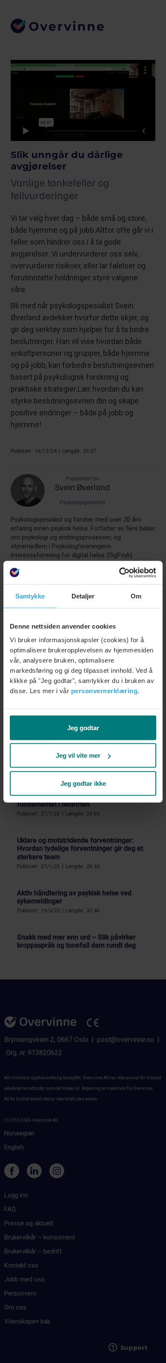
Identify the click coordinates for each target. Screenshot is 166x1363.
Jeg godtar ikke (83, 783)
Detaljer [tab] (83, 596)
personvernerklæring (104, 690)
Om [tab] (136, 596)
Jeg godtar (83, 727)
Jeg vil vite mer (78, 755)
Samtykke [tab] (30, 596)
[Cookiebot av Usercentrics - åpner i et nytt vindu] (119, 572)
